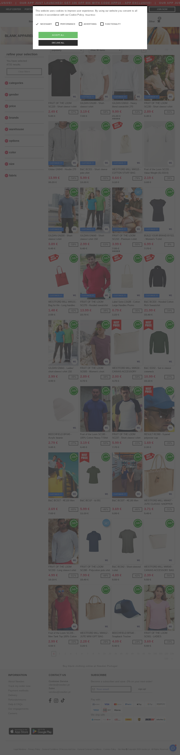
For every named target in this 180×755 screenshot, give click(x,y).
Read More (90, 15)
